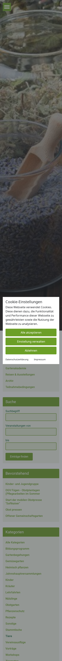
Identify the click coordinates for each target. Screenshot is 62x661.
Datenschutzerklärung (17, 359)
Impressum (40, 359)
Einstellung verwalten (31, 341)
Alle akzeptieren (31, 332)
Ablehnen (31, 350)
